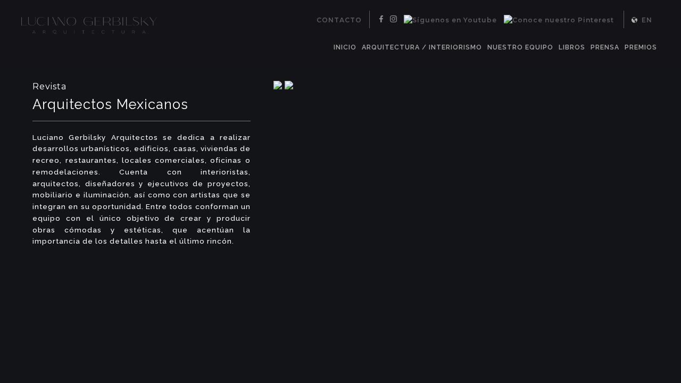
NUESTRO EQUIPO (520, 47)
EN (647, 20)
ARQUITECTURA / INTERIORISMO (422, 47)
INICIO (345, 47)
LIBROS (572, 47)
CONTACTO (339, 20)
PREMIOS (641, 47)
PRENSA (605, 47)
